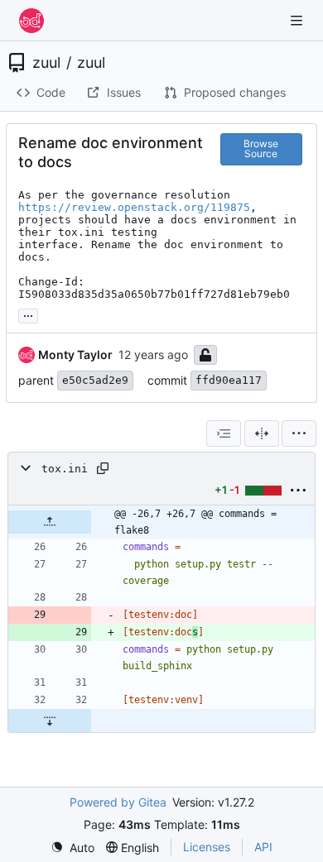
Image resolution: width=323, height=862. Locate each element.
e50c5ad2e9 (95, 380)
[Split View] (261, 433)
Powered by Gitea (118, 802)
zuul (46, 63)
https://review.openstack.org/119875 (134, 207)
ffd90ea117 (228, 380)
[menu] (299, 433)
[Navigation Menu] (298, 20)
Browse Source (260, 148)
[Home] (31, 21)
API (263, 847)
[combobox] (223, 433)
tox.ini (64, 468)
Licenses (206, 847)
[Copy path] (102, 468)
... (28, 314)
